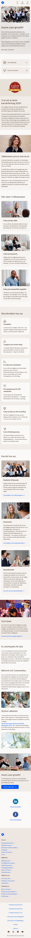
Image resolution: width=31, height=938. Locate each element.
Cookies (15, 924)
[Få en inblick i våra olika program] (15, 469)
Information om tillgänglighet (15, 920)
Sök (17, 3)
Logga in (22, 3)
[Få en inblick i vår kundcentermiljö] (15, 510)
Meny (27, 3)
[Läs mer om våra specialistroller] (15, 558)
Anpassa (15, 928)
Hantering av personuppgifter (15, 916)
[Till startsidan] (2, 2)
